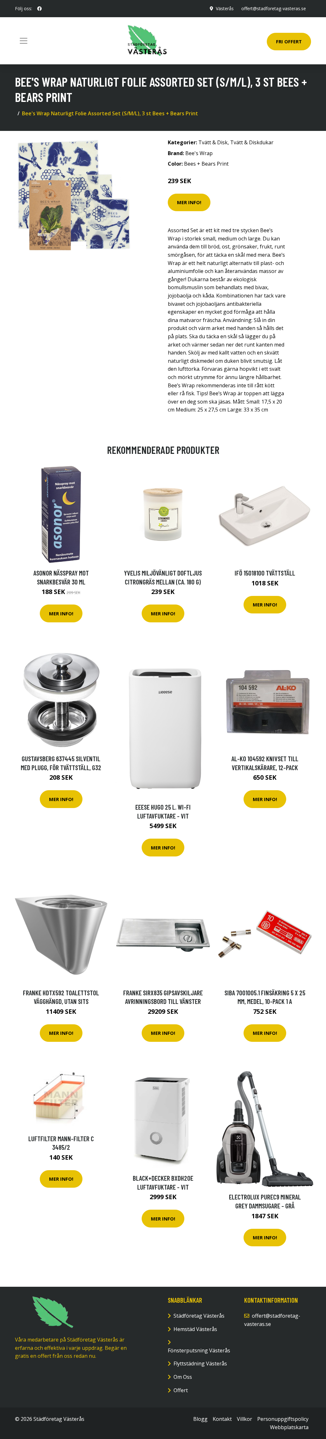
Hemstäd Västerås (195, 1329)
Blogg (200, 1418)
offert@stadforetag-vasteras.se (273, 8)
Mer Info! (189, 202)
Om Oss (183, 1376)
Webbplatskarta (289, 1427)
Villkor (244, 1418)
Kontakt (222, 1418)
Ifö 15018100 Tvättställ (265, 573)
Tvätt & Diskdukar (251, 142)
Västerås (225, 8)
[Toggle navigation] (23, 41)
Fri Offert (289, 41)
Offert (181, 1390)
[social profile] (39, 9)
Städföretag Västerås (199, 1315)
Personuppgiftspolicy (282, 1418)
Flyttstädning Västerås (200, 1363)
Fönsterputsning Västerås (199, 1350)
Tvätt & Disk (213, 142)
